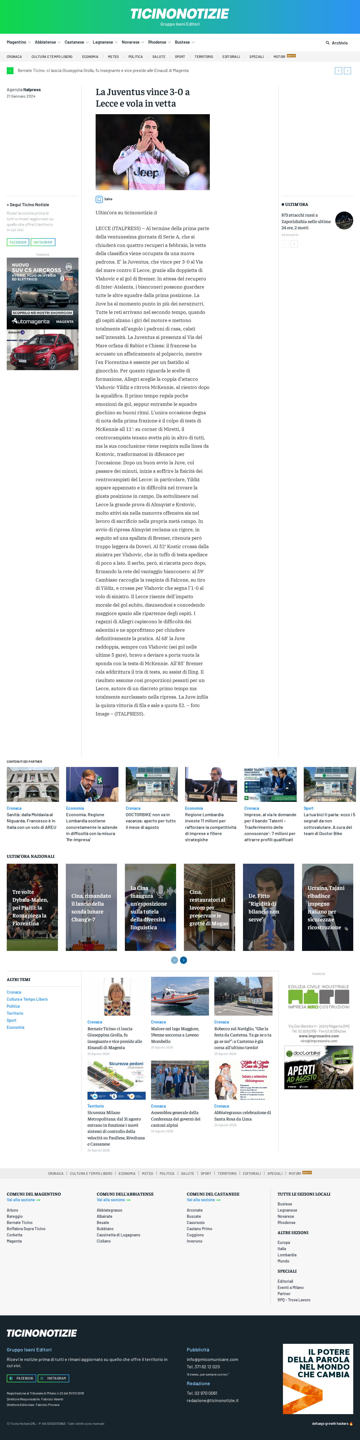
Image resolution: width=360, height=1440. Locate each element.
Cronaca (14, 808)
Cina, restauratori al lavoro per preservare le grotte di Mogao (209, 907)
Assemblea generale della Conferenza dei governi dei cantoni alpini (176, 1118)
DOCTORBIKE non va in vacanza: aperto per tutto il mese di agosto (151, 821)
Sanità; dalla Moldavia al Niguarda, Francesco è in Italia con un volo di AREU (31, 821)
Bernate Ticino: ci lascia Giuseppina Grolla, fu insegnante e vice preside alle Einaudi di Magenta (103, 70)
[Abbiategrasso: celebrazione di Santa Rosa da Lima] (243, 1080)
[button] (336, 43)
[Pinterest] (170, 738)
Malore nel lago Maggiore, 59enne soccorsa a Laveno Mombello (175, 1034)
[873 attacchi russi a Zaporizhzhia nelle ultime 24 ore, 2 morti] (344, 221)
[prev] (338, 70)
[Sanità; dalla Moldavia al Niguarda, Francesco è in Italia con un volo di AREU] (33, 784)
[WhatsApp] (183, 738)
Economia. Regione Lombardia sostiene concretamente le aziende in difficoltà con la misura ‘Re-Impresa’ (92, 827)
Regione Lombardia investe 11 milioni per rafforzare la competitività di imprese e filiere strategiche (210, 827)
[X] (157, 738)
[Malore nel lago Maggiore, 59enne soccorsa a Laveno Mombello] (180, 996)
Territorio (95, 1106)
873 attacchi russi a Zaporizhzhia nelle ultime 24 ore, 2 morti (306, 221)
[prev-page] (285, 244)
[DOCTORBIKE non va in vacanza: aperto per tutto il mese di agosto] (152, 784)
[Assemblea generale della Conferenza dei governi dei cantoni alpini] (180, 1080)
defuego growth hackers (330, 1423)
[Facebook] (144, 738)
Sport (308, 808)
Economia (75, 808)
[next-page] (294, 244)
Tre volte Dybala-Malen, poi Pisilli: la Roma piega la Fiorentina (30, 907)
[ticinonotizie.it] (180, 13)
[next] (347, 70)
